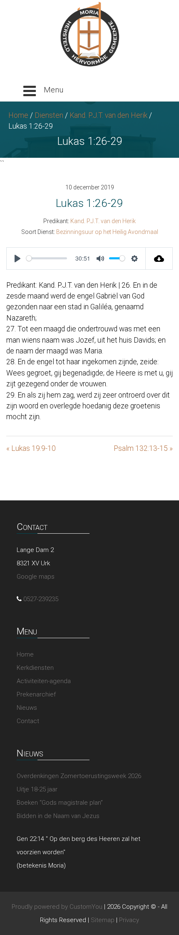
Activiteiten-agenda (44, 681)
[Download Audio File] (159, 258)
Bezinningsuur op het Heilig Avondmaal (107, 232)
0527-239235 (40, 599)
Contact (28, 721)
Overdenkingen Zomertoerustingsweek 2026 (79, 776)
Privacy (129, 920)
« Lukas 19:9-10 (31, 448)
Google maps (36, 576)
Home (18, 115)
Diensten (49, 115)
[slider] (46, 258)
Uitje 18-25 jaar (37, 789)
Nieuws (27, 707)
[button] (43, 91)
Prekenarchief (36, 694)
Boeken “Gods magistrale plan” (60, 802)
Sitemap (102, 920)
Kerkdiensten (35, 667)
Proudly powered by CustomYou (57, 906)
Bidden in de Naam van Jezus (58, 816)
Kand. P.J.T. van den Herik (108, 115)
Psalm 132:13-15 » (143, 448)
